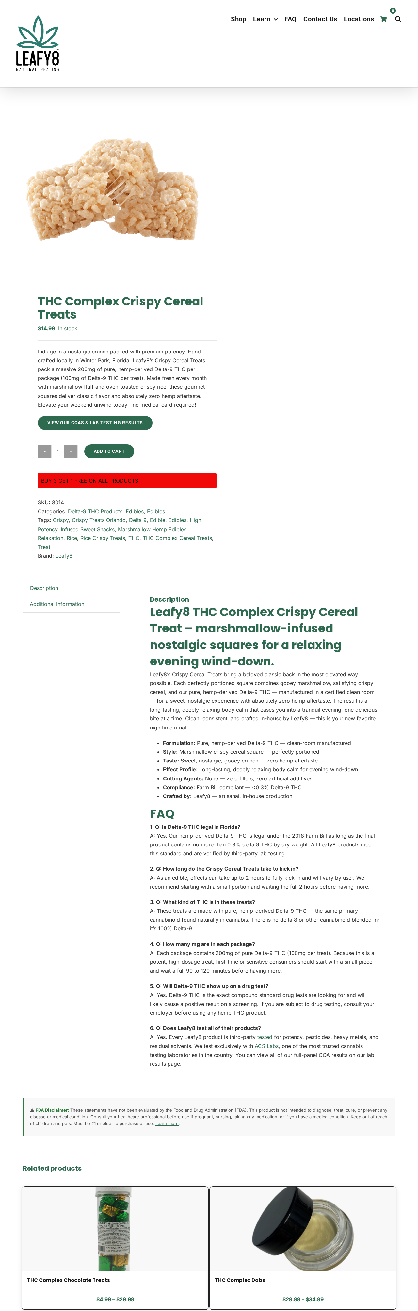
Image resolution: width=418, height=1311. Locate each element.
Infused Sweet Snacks (88, 529)
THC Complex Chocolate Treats (68, 1280)
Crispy (61, 520)
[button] (398, 19)
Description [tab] (44, 588)
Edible (157, 520)
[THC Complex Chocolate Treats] (115, 1229)
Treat (44, 547)
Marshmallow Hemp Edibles (152, 529)
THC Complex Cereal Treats (177, 538)
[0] (384, 19)
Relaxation (50, 538)
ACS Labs (267, 1046)
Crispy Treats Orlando (99, 520)
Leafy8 (64, 555)
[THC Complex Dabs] (303, 1229)
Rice (72, 538)
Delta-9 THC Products (95, 511)
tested (264, 1037)
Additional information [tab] (57, 604)
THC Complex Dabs (240, 1280)
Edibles (135, 511)
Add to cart (109, 451)
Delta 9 (138, 520)
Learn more (167, 1123)
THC (133, 538)
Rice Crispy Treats (102, 538)
